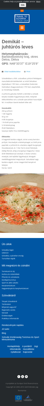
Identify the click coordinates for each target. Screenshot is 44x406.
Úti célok (7, 244)
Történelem (6, 304)
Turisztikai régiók (8, 258)
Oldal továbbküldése (12, 71)
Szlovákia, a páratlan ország (12, 256)
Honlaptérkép (13, 346)
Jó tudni (5, 329)
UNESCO (5, 253)
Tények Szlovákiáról (9, 301)
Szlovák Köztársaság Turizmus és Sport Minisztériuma (20, 338)
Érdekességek (7, 315)
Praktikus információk (10, 318)
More (38, 1)
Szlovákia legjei (8, 250)
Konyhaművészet (8, 285)
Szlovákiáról (9, 295)
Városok (5, 313)
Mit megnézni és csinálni (16, 265)
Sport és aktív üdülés (10, 283)
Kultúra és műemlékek (10, 274)
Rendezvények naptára (12, 325)
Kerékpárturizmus (9, 280)
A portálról (27, 346)
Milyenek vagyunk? (9, 307)
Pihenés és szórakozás (10, 277)
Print (28, 71)
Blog (4, 333)
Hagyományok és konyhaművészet (15, 288)
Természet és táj (8, 271)
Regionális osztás (8, 310)
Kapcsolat (27, 352)
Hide (23, 5)
